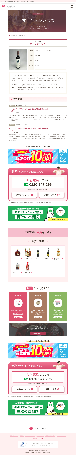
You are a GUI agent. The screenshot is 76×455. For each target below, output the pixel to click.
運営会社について (14, 436)
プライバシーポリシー (30, 436)
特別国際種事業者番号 (50, 436)
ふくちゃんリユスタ (61, 436)
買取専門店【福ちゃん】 (38, 452)
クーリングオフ (40, 436)
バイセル (40, 438)
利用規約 (22, 436)
